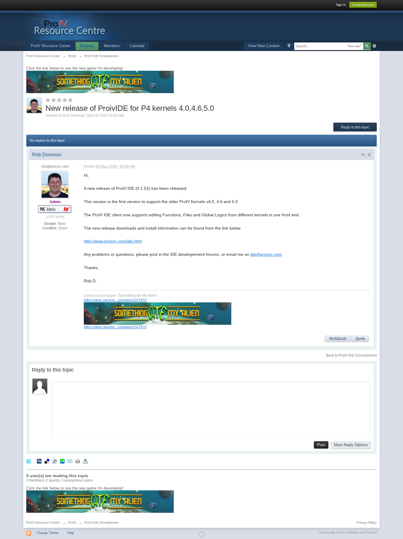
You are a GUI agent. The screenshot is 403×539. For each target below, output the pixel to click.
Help (70, 533)
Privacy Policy (366, 522)
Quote (360, 339)
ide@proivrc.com (266, 254)
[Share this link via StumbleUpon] (62, 461)
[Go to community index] (95, 25)
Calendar (137, 46)
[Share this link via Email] (70, 461)
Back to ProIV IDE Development (351, 355)
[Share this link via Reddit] (54, 461)
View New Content (263, 46)
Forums (87, 46)
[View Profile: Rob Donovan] (55, 184)
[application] (211, 407)
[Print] (77, 461)
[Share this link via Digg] (39, 461)
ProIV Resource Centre (50, 46)
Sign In (341, 4)
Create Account (363, 4)
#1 (363, 155)
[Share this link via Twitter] (28, 461)
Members (112, 46)
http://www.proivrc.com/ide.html (113, 241)
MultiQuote (338, 339)
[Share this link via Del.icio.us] (47, 461)
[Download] (85, 461)
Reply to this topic (355, 127)
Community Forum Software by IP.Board (348, 532)
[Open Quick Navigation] (289, 46)
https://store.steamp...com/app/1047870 (115, 300)
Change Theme (48, 533)
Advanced (374, 46)
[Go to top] (201, 534)
